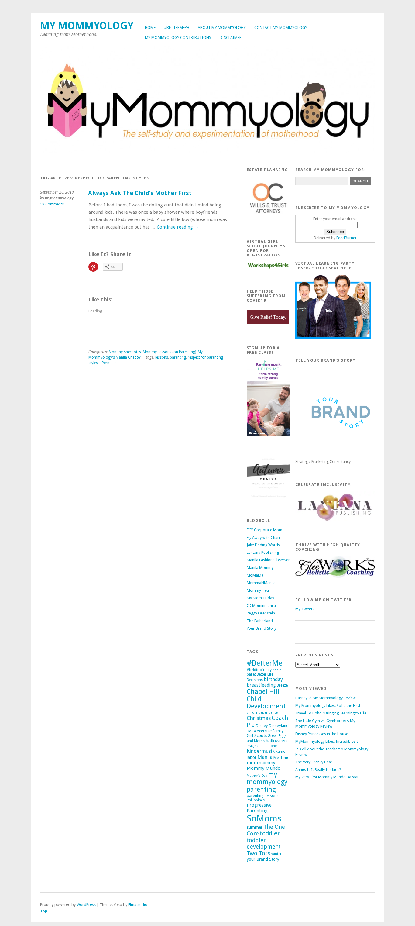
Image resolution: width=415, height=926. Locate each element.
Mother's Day (257, 776)
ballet (251, 674)
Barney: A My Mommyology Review (325, 698)
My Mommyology (86, 26)
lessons (161, 357)
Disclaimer (231, 37)
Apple (277, 670)
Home (150, 27)
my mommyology (267, 778)
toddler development (264, 843)
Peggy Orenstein (261, 613)
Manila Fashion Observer (268, 560)
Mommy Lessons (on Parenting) (169, 352)
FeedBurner (346, 238)
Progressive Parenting (259, 807)
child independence (262, 712)
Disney (262, 725)
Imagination (256, 746)
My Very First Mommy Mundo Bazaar (327, 777)
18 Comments (52, 204)
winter (276, 854)
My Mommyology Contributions (178, 37)
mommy (267, 762)
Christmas (259, 718)
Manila (265, 757)
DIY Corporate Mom (264, 530)
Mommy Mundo (263, 768)
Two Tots (258, 853)
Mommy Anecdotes (125, 352)
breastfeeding (261, 685)
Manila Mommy (260, 567)
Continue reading (178, 227)
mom (252, 763)
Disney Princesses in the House (321, 734)
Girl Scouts (257, 735)
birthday (273, 679)
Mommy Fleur (258, 590)
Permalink (110, 363)
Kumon (282, 751)
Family (278, 730)
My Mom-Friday (260, 598)
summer (254, 827)
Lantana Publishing (263, 552)
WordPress (86, 904)
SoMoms (264, 818)
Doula (251, 731)
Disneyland (279, 725)
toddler (270, 833)
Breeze (282, 685)
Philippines (256, 800)
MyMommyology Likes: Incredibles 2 (326, 741)
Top (43, 911)
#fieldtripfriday (259, 670)
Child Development (266, 702)
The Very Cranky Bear (313, 762)
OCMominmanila (261, 605)
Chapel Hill (263, 691)
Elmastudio (137, 904)
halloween (276, 740)
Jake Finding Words (263, 544)
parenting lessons (263, 795)
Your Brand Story (261, 628)
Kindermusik (261, 751)
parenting (178, 357)
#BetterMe (264, 663)
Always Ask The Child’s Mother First (140, 193)
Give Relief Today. (268, 317)
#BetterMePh (176, 27)
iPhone (271, 746)
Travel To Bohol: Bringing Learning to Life (330, 713)
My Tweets (304, 609)
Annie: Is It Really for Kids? (318, 769)
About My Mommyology (222, 27)
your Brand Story (263, 859)
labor (251, 757)
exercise (264, 730)
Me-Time (281, 757)
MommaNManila (261, 582)
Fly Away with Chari (263, 537)
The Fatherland (260, 620)
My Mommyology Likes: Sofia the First (327, 705)
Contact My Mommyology (280, 27)
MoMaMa (255, 575)
